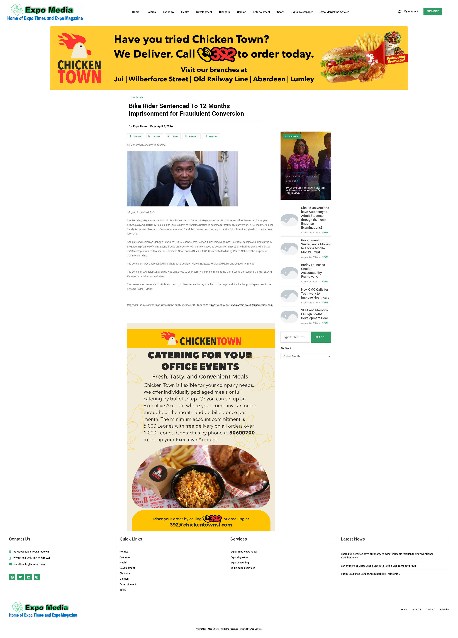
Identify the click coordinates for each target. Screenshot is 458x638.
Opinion (241, 12)
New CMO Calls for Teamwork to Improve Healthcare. (315, 293)
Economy (168, 12)
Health (185, 12)
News (325, 232)
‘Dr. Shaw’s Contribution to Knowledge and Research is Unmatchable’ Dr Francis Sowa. (305, 190)
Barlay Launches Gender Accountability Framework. (313, 270)
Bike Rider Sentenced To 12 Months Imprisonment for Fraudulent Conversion (186, 109)
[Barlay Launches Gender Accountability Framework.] (289, 273)
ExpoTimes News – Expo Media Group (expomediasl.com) (242, 305)
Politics (151, 12)
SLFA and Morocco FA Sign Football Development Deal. (315, 314)
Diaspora (224, 12)
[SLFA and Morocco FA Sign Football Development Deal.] (289, 316)
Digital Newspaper (302, 12)
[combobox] (295, 337)
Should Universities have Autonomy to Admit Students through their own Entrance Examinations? (315, 217)
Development (204, 12)
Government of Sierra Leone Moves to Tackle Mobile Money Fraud (315, 246)
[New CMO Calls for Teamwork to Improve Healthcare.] (289, 295)
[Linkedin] (28, 577)
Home (135, 12)
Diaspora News (292, 136)
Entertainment (261, 12)
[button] (408, 11)
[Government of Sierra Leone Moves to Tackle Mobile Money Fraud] (289, 248)
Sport (280, 12)
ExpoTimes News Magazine (300, 176)
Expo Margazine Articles (334, 12)
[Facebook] (12, 577)
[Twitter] (20, 577)
